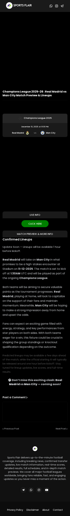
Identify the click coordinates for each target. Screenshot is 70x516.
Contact (58, 510)
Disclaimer (33, 510)
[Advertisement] (35, 49)
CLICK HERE (35, 223)
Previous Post (11, 428)
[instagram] (39, 490)
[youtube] (47, 490)
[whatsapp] (31, 490)
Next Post (61, 428)
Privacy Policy (15, 510)
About (45, 510)
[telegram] (23, 490)
